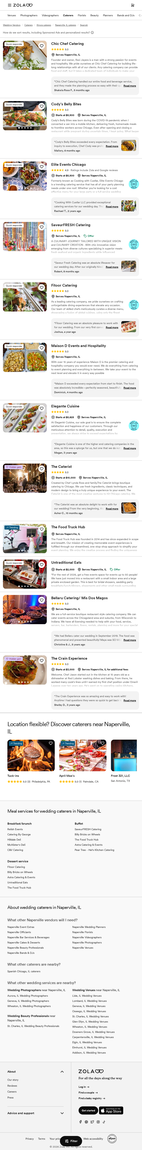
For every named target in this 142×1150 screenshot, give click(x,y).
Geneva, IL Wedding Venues (88, 1006)
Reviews (12, 1085)
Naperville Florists (82, 932)
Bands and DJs (125, 15)
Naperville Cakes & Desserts (23, 942)
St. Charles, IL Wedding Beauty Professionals (33, 1026)
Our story (12, 1079)
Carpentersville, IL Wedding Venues (93, 1037)
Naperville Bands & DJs (20, 952)
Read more (130, 85)
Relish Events (15, 829)
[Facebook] (80, 1123)
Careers (11, 1091)
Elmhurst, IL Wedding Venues (89, 1047)
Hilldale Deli (14, 839)
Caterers (68, 15)
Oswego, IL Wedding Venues (89, 1011)
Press (10, 1097)
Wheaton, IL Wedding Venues (89, 1026)
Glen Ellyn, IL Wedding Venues (90, 1021)
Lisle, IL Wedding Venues (87, 995)
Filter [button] (73, 1141)
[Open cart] (133, 5)
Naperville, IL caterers (65, 25)
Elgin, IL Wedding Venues (87, 1042)
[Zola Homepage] (23, 5)
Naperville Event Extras (20, 927)
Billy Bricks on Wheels (87, 834)
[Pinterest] (86, 1123)
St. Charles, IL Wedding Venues (90, 1016)
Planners (108, 15)
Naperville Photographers (87, 942)
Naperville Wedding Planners (89, 927)
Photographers (28, 15)
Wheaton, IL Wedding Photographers (29, 1006)
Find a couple (86, 1092)
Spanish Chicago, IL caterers (23, 971)
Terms (41, 1138)
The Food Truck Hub (86, 839)
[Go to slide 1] (19, 67)
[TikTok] (104, 1123)
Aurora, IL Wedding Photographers (27, 995)
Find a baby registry (90, 1098)
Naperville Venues (82, 947)
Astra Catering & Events (88, 844)
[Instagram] (98, 1123)
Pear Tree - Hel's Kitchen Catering (94, 849)
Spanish (84, 25)
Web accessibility (93, 1138)
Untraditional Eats (17, 882)
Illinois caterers (44, 25)
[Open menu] (9, 5)
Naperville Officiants (19, 932)
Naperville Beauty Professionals (25, 947)
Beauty (94, 15)
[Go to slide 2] (22, 67)
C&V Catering (15, 849)
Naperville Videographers (87, 937)
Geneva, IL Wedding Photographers (28, 1000)
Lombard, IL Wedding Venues (89, 1000)
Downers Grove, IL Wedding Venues (93, 1031)
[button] (41, 45)
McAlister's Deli (16, 844)
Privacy (30, 1138)
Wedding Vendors (11, 25)
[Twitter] (92, 1123)
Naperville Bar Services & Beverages (28, 937)
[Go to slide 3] (24, 67)
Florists (82, 15)
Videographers (50, 15)
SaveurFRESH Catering (88, 829)
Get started (88, 1110)
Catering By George (19, 834)
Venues (11, 15)
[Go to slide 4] (27, 67)
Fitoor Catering (16, 866)
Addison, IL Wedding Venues (89, 1052)
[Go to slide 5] (30, 67)
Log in (82, 1086)
